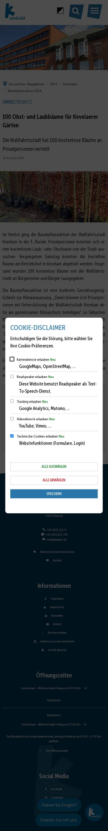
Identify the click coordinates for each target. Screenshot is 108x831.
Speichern (54, 494)
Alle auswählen (54, 467)
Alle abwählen (54, 480)
